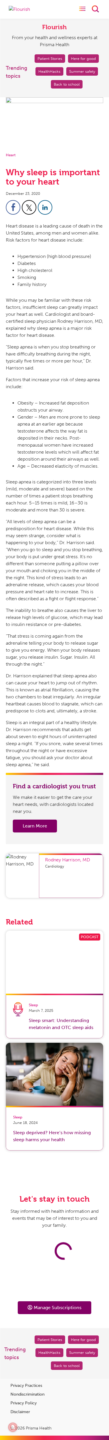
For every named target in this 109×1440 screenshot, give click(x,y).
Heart (11, 155)
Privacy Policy (23, 1403)
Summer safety (82, 71)
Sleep (33, 1005)
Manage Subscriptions (57, 1307)
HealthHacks (49, 71)
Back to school (67, 84)
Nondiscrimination (27, 1394)
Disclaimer (20, 1411)
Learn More (35, 826)
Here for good (83, 58)
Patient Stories (49, 58)
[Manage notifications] (12, 1427)
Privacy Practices (26, 1385)
